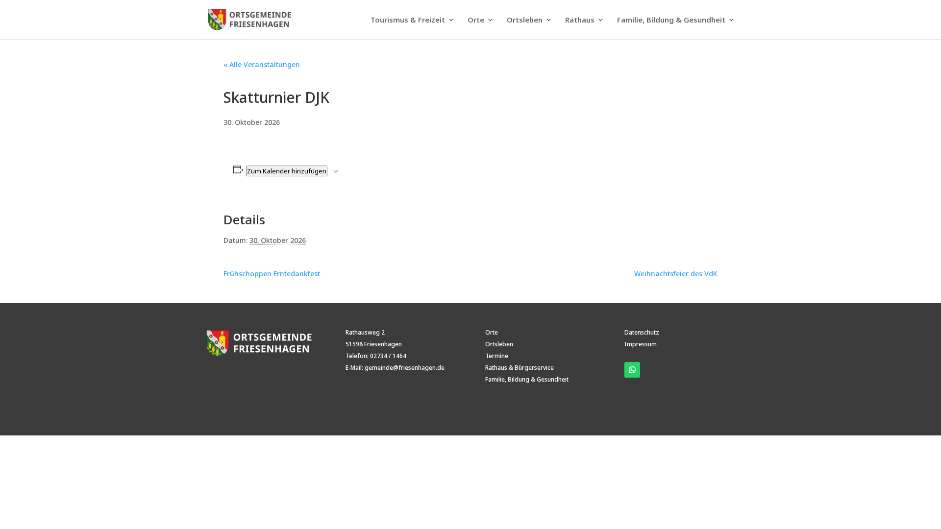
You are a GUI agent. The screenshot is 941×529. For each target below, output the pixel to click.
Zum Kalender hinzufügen (286, 171)
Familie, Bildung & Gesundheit (671, 20)
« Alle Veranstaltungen (261, 64)
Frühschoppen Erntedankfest (271, 273)
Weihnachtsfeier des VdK (676, 273)
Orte (476, 20)
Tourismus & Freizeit (408, 20)
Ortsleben (525, 20)
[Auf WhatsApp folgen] (632, 370)
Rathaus (579, 20)
